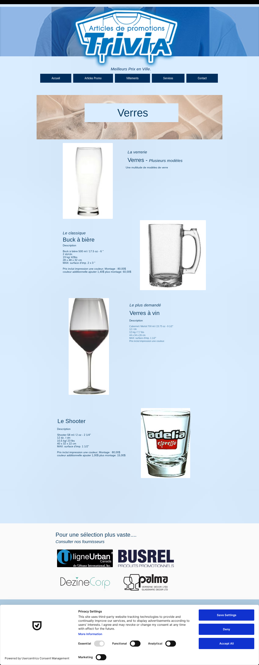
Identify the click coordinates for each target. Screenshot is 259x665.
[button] (93, 78)
